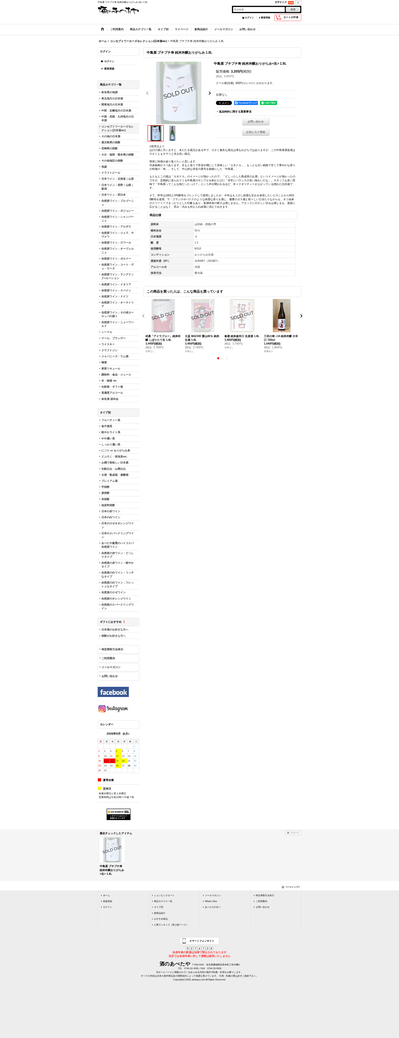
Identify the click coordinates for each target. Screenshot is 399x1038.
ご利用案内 (108, 658)
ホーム (106, 895)
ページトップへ (293, 887)
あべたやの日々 (213, 907)
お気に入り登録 (255, 131)
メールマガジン (111, 667)
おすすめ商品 (161, 919)
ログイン (249, 17)
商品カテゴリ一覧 (163, 901)
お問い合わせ (110, 676)
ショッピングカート (164, 895)
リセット (295, 832)
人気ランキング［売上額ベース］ (171, 924)
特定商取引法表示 (112, 649)
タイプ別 (158, 907)
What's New (211, 901)
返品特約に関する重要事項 (235, 111)
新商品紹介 (159, 913)
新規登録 (265, 17)
